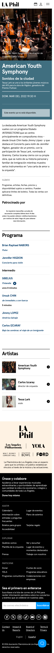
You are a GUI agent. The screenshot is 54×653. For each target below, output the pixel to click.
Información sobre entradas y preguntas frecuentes (12, 518)
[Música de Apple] (45, 617)
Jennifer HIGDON (12, 258)
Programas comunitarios (13, 576)
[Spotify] (38, 617)
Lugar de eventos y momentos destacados (37, 549)
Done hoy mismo (11, 495)
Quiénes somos (9, 543)
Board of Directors (30, 628)
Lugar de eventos (34, 511)
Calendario (7, 511)
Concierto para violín (12, 263)
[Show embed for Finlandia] (14, 283)
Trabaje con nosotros (36, 554)
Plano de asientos (34, 515)
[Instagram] (19, 617)
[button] (48, 4)
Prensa (5, 554)
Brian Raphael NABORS (15, 245)
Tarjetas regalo (33, 525)
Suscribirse (43, 605)
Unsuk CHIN (9, 295)
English (19, 637)
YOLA (4, 572)
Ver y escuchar (33, 543)
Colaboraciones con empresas (35, 578)
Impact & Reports (17, 628)
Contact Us (6, 628)
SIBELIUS (7, 278)
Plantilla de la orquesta (12, 547)
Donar (5, 568)
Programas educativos (36, 572)
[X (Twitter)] (13, 617)
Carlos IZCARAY (11, 325)
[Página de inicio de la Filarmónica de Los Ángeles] (10, 4)
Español (32, 637)
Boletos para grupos (11, 525)
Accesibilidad (8, 529)
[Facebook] (6, 617)
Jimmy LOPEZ (10, 313)
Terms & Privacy (44, 628)
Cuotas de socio (34, 568)
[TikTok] (26, 617)
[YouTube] (32, 617)
